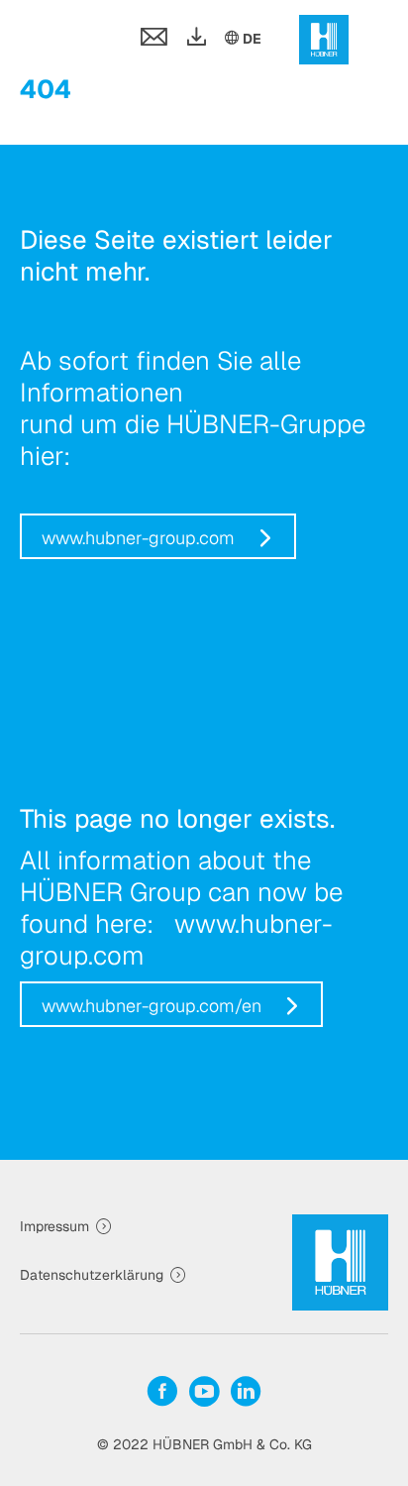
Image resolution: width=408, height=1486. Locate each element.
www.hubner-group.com (138, 537)
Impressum (54, 1226)
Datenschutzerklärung (91, 1275)
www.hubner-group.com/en (151, 1005)
